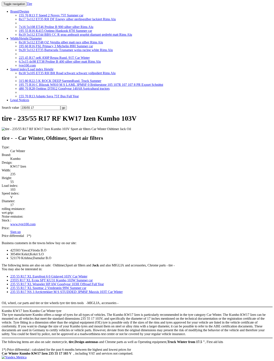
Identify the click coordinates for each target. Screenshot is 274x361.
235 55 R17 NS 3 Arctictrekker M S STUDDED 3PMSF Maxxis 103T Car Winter (66, 292)
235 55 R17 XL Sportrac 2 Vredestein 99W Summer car (48, 288)
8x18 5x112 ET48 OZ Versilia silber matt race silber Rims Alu (61, 42)
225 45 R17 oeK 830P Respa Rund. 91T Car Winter (54, 57)
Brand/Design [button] (19, 11)
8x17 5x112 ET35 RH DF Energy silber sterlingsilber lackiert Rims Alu (67, 19)
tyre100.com (27, 65)
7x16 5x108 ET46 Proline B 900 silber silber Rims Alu (56, 27)
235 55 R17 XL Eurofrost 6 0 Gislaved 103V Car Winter (48, 276)
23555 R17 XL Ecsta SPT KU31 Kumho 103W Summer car (51, 280)
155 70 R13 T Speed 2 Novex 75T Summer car (51, 15)
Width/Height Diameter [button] (26, 38)
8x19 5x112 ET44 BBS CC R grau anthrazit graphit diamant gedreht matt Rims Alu (75, 34)
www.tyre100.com (23, 224)
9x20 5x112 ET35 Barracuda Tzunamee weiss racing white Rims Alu (66, 50)
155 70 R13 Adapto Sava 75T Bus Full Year (49, 96)
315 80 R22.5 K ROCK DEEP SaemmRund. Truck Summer (60, 81)
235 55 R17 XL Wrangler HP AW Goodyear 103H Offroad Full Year (57, 284)
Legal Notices (19, 100)
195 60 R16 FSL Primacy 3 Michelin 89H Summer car (56, 46)
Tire (29, 4)
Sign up (15, 232)
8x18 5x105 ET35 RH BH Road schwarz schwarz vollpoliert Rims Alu (67, 73)
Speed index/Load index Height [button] (31, 69)
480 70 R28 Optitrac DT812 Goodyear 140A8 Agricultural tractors (64, 88)
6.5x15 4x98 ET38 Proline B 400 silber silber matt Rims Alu (60, 61)
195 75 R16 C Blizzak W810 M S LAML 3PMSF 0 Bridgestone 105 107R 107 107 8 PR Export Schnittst (91, 84)
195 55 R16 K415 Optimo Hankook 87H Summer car (55, 31)
